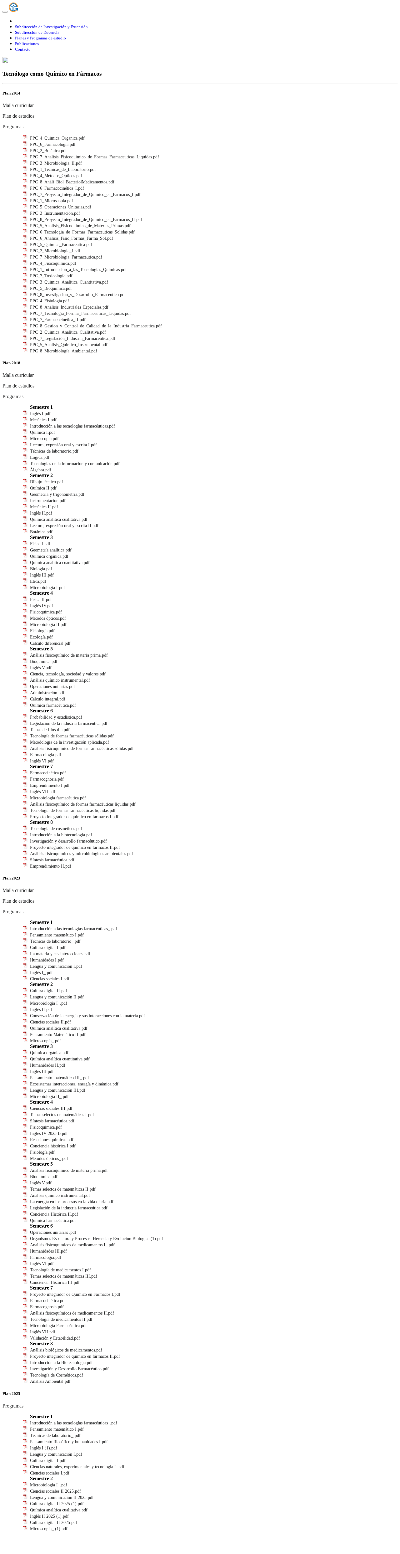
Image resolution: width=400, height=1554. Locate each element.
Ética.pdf (38, 581)
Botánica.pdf (41, 532)
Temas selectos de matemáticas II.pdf (63, 1189)
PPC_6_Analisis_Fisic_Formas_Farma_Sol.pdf (71, 238)
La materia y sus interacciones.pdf (60, 953)
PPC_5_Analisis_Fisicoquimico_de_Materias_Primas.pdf (80, 225)
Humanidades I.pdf (47, 960)
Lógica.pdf (39, 457)
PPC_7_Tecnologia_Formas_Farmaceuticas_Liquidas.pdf (80, 313)
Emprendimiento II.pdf (50, 866)
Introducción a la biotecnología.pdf (61, 835)
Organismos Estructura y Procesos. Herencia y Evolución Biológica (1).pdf (96, 1238)
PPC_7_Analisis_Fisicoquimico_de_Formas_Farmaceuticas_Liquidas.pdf (94, 157)
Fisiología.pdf (42, 630)
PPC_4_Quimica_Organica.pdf (57, 138)
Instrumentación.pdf (48, 500)
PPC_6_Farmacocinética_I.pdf (57, 188)
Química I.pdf (42, 432)
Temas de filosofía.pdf (50, 729)
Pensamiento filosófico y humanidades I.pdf (69, 1441)
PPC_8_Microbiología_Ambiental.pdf (63, 351)
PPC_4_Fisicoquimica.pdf (53, 263)
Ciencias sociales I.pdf (49, 979)
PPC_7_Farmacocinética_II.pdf (58, 319)
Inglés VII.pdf (42, 791)
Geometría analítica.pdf (51, 550)
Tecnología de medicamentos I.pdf (60, 1270)
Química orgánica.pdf (49, 556)
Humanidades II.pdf (47, 1065)
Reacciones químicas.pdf (51, 1139)
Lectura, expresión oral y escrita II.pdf (64, 525)
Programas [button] (12, 126)
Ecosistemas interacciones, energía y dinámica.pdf (74, 1084)
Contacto (23, 49)
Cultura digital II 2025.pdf (53, 1522)
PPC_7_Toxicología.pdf (51, 276)
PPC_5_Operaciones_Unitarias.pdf (60, 207)
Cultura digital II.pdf (48, 990)
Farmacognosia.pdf (47, 779)
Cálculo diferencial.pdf (50, 643)
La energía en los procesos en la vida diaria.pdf (71, 1201)
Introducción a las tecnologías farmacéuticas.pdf (72, 426)
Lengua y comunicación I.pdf (56, 966)
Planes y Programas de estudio (40, 38)
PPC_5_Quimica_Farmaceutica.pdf (61, 244)
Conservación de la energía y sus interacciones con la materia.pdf (87, 1015)
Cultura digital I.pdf (48, 947)
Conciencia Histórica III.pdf (55, 1282)
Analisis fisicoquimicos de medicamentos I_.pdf (72, 1245)
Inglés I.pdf (40, 413)
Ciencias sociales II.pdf (50, 1022)
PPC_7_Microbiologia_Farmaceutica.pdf (66, 257)
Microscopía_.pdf (45, 1041)
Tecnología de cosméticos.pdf (56, 828)
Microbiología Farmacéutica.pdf (58, 1325)
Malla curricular (18, 105)
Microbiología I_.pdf (48, 1003)
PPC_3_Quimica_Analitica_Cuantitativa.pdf (69, 282)
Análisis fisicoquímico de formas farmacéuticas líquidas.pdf (83, 804)
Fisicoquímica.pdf (46, 612)
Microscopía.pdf (44, 438)
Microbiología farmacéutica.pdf (58, 798)
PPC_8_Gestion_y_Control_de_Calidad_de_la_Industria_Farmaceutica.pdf (96, 326)
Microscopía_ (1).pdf (49, 1528)
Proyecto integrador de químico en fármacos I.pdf (74, 816)
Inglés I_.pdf (41, 972)
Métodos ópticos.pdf (48, 618)
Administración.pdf (47, 692)
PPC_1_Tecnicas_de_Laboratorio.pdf (63, 169)
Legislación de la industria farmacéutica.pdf (69, 723)
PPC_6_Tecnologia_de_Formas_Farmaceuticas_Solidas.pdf (82, 232)
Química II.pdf (43, 488)
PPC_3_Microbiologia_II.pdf (56, 163)
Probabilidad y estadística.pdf (56, 717)
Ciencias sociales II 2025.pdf (55, 1491)
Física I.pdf (40, 543)
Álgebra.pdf (40, 470)
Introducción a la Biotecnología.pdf (61, 1362)
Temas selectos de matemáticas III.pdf (63, 1276)
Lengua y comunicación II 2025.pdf (62, 1497)
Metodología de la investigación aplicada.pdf (69, 742)
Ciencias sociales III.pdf (51, 1108)
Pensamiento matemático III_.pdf (59, 1077)
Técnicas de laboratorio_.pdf (55, 941)
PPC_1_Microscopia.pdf (51, 200)
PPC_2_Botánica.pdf (48, 150)
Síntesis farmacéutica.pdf (52, 860)
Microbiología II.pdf (48, 624)
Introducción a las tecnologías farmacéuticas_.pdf (73, 928)
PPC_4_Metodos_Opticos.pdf (56, 175)
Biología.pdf (41, 569)
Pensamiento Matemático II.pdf (58, 1034)
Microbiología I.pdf (47, 587)
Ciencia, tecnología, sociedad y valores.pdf (68, 674)
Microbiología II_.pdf (49, 1096)
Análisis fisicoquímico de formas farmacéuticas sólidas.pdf (82, 748)
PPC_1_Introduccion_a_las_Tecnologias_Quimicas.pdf (78, 269)
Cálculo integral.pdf (47, 699)
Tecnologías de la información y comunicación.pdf (75, 463)
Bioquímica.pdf (44, 661)
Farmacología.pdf (45, 754)
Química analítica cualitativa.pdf (59, 519)
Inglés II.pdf (41, 513)
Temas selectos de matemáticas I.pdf (62, 1114)
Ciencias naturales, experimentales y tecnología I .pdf (77, 1466)
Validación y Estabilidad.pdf (55, 1338)
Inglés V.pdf (41, 667)
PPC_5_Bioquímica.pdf (51, 288)
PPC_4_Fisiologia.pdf (49, 301)
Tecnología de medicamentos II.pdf (61, 1319)
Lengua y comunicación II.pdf (57, 997)
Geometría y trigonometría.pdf (57, 494)
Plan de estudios (18, 116)
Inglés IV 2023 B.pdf (49, 1133)
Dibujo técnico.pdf (46, 482)
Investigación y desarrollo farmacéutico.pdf (68, 841)
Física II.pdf (41, 599)
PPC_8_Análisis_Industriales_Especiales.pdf (69, 307)
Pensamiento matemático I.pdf (57, 935)
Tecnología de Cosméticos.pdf (56, 1375)
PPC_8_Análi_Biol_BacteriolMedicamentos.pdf (72, 182)
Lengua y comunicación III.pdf (57, 1090)
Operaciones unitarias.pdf (52, 686)
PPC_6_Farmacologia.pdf (53, 144)
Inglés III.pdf (42, 575)
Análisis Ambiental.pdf (50, 1381)
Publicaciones (27, 43)
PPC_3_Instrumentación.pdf (55, 213)
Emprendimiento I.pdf (50, 785)
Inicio (20, 21)
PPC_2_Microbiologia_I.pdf (55, 251)
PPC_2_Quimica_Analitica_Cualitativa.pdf (68, 332)
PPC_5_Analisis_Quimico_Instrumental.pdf (69, 344)
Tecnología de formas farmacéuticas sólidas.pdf (72, 736)
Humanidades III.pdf (48, 1251)
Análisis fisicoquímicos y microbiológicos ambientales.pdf (81, 853)
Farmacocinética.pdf (48, 773)
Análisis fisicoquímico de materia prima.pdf (69, 655)
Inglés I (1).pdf (43, 1448)
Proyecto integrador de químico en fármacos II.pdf (75, 847)
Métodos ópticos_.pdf (49, 1158)
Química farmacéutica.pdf (53, 705)
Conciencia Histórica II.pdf (54, 1214)
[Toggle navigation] (5, 12)
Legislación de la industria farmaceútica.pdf (69, 1208)
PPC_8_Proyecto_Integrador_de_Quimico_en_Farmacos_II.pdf (86, 219)
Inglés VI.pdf (42, 761)
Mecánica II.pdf (44, 507)
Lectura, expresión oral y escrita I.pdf (63, 445)
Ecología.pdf (41, 637)
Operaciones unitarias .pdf (53, 1232)
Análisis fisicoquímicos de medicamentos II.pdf (72, 1313)
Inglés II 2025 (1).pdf (49, 1516)
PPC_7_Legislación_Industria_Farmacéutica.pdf (72, 338)
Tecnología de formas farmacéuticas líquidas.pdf (73, 810)
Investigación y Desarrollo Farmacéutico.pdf (69, 1369)
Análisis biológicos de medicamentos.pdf (66, 1350)
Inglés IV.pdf (41, 605)
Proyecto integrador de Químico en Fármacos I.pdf (75, 1294)
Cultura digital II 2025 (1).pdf (57, 1503)
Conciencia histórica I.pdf (53, 1146)
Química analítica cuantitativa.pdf (60, 562)
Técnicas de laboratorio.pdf (54, 451)
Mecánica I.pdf (43, 420)
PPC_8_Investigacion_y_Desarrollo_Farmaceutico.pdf (78, 294)
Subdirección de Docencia (37, 32)
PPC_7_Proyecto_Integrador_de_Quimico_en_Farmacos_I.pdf (85, 194)
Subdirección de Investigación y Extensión (51, 26)
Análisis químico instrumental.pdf (60, 680)
